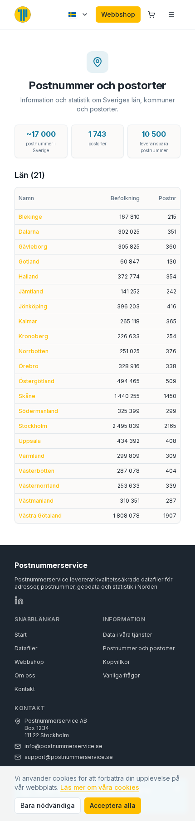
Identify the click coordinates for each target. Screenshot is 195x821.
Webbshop (118, 14)
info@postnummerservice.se (63, 746)
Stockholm (33, 426)
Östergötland (36, 381)
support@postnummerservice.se (68, 757)
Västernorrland (39, 485)
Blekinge (30, 216)
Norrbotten (34, 351)
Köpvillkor (116, 661)
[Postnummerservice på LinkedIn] (19, 600)
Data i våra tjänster (127, 634)
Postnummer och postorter (139, 648)
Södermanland (38, 411)
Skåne (27, 396)
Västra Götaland (40, 515)
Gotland (29, 261)
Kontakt (25, 689)
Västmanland (36, 500)
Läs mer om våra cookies (99, 787)
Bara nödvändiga (47, 805)
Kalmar (28, 321)
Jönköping (33, 306)
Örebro (29, 366)
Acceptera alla (113, 805)
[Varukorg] (151, 14)
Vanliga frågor (121, 675)
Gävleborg (33, 246)
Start (21, 634)
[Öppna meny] (171, 14)
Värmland (31, 455)
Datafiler (26, 648)
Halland (29, 276)
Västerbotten (36, 470)
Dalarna (29, 231)
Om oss (25, 675)
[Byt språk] (78, 14)
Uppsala (30, 440)
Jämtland (31, 291)
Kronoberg (33, 336)
